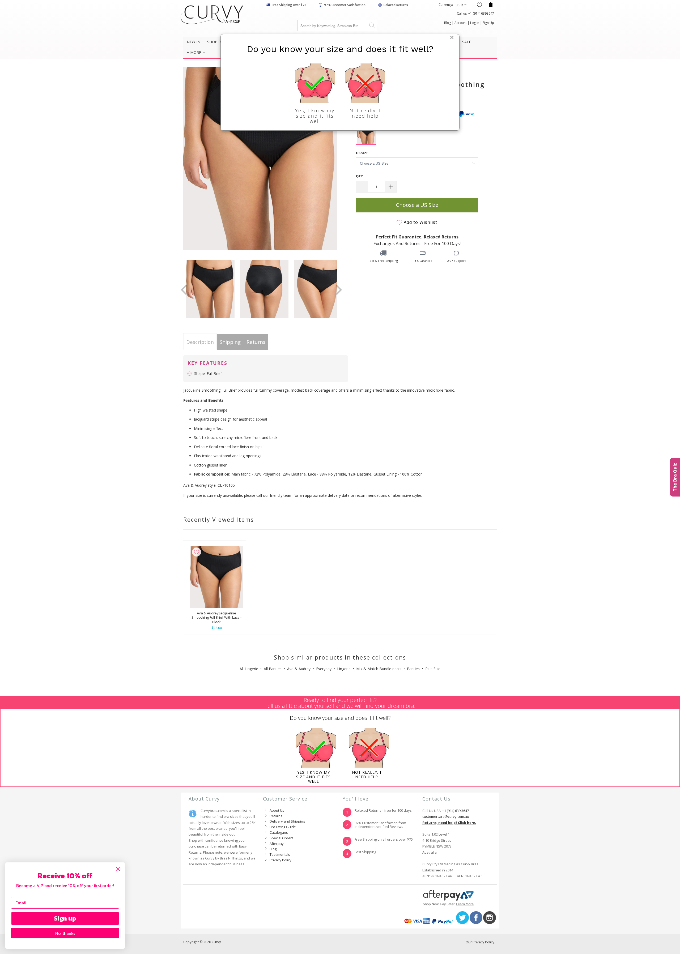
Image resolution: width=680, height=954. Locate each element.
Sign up (65, 918)
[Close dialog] (118, 869)
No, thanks (65, 933)
